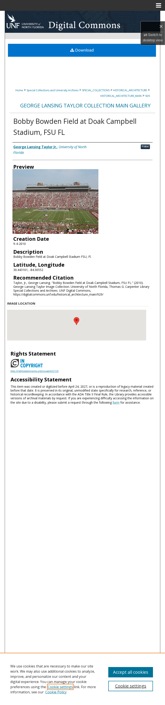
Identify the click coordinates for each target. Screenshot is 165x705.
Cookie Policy (56, 692)
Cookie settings (60, 687)
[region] (82, 679)
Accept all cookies (130, 672)
